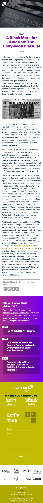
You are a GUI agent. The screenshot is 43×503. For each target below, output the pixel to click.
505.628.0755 (31, 406)
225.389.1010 (11, 401)
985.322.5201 (31, 401)
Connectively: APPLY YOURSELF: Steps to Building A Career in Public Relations (21, 366)
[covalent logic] (21, 388)
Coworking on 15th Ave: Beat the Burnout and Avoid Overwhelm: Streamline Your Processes (21, 346)
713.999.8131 (11, 406)
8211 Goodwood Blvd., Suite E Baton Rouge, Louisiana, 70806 (21, 493)
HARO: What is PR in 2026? (21, 330)
